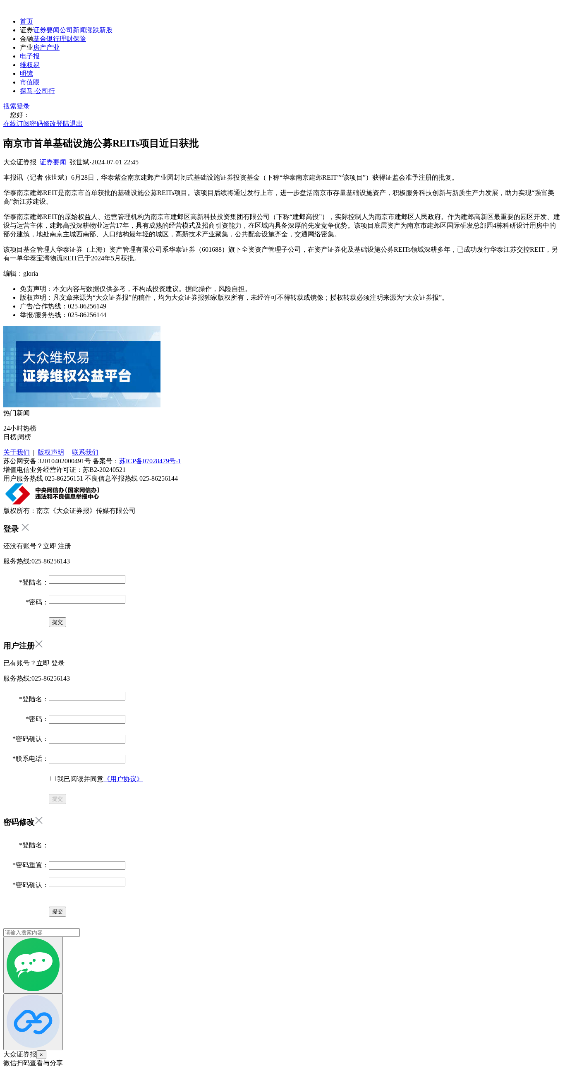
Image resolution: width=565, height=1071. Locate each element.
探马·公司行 (37, 90)
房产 (39, 47)
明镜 (26, 73)
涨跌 (92, 30)
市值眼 (30, 82)
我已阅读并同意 (100, 778)
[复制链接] (33, 1022)
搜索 (10, 106)
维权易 (30, 64)
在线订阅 (16, 123)
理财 (66, 38)
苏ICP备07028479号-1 (150, 461)
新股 (106, 30)
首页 (26, 21)
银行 (53, 38)
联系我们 (85, 452)
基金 (39, 38)
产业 (53, 47)
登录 (23, 106)
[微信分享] (33, 965)
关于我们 (16, 452)
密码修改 (43, 123)
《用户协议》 (123, 778)
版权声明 (51, 452)
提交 (57, 799)
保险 (79, 38)
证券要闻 (46, 30)
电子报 (30, 56)
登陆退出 (69, 123)
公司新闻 (73, 30)
